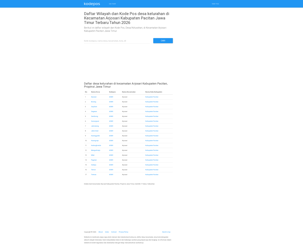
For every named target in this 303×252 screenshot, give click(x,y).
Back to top (166, 232)
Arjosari (94, 97)
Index (107, 232)
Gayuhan (94, 106)
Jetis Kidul (94, 131)
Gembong (94, 116)
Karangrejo (95, 140)
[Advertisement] (128, 61)
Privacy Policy (123, 232)
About (100, 232)
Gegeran (94, 111)
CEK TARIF (112, 4)
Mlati (93, 155)
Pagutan (94, 160)
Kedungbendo (96, 145)
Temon (93, 170)
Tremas (93, 174)
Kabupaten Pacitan (151, 97)
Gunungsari (95, 121)
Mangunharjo (95, 150)
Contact (114, 232)
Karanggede (95, 136)
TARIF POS (215, 4)
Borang (93, 102)
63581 (111, 97)
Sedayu (93, 165)
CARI (163, 40)
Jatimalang (95, 126)
